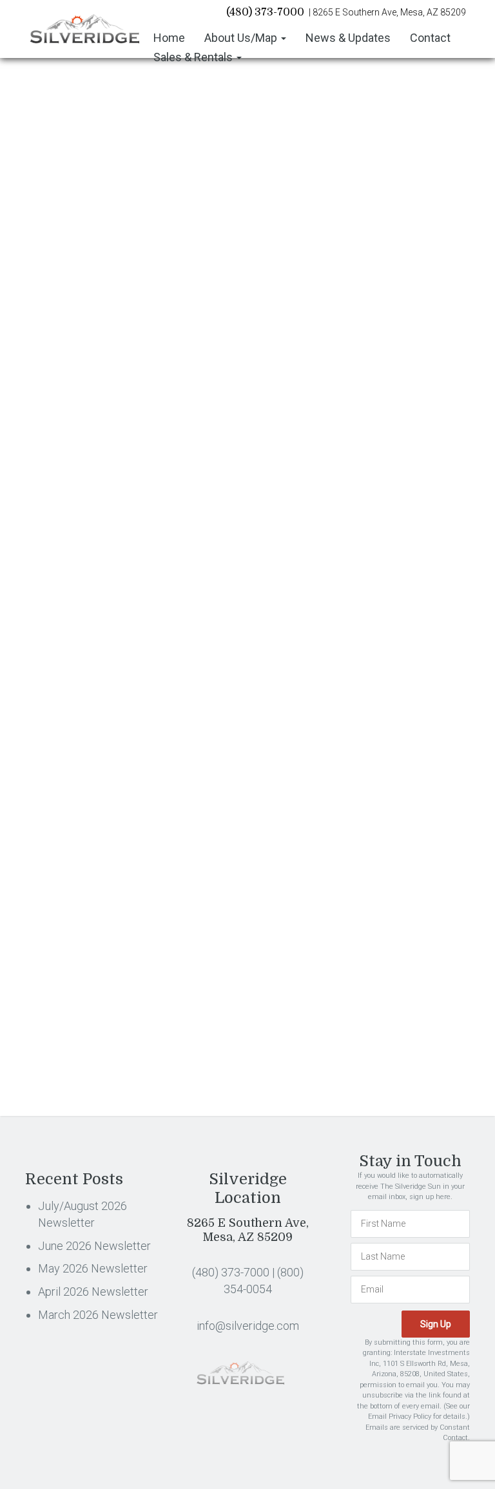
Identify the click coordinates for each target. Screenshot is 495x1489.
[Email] (156, 566)
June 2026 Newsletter (390, 203)
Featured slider (377, 415)
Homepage (370, 442)
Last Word (368, 521)
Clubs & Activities (156, 185)
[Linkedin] (94, 566)
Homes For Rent (380, 468)
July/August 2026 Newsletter (405, 181)
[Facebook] (31, 566)
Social (360, 627)
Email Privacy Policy (399, 1416)
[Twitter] (63, 566)
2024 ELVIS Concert (263, 481)
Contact (430, 37)
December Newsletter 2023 (85, 481)
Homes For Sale (380, 495)
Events (360, 389)
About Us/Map (242, 37)
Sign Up (445, 954)
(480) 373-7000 (265, 12)
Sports (361, 653)
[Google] (126, 566)
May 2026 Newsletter (389, 226)
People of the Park (384, 600)
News (359, 574)
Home (169, 37)
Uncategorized (376, 680)
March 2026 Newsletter (393, 271)
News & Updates (348, 37)
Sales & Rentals (194, 57)
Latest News (372, 548)
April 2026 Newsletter (389, 249)
